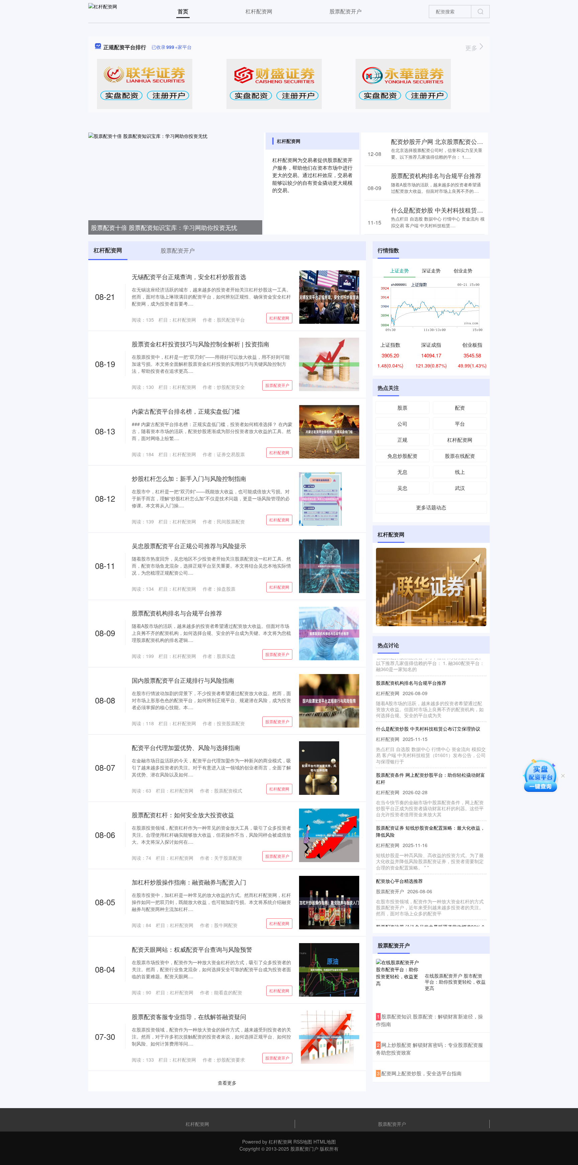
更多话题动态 (431, 507)
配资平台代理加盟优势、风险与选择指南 (186, 747)
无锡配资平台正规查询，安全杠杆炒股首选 (189, 276)
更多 (472, 47)
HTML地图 (324, 1141)
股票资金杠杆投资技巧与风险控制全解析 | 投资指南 (200, 343)
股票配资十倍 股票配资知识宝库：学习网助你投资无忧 (164, 227)
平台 (460, 423)
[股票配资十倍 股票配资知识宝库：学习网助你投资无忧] (175, 182)
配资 (460, 407)
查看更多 (227, 1082)
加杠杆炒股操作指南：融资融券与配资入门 (189, 882)
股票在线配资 (460, 455)
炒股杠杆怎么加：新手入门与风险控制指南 (189, 478)
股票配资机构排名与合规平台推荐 (436, 175)
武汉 (460, 487)
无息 (402, 471)
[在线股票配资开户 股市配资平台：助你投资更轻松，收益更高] (398, 981)
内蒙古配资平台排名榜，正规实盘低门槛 (186, 411)
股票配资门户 (304, 1148)
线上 (460, 471)
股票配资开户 (345, 11)
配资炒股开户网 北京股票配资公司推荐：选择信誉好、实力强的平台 (482, 141)
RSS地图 (302, 1141)
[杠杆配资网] (102, 10)
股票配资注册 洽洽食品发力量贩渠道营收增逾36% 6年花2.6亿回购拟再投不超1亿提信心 (430, 916)
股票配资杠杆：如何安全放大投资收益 (183, 814)
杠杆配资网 (259, 11)
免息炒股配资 (402, 455)
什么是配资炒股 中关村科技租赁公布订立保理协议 (458, 209)
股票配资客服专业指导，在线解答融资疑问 (189, 1016)
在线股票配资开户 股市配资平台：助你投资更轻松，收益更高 (455, 981)
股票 (402, 407)
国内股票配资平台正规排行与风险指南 (183, 680)
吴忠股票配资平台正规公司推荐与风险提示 (189, 545)
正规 (402, 439)
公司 (402, 423)
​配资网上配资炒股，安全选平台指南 (421, 1073)
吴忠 (402, 487)
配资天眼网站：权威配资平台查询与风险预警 (192, 949)
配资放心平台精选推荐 (399, 866)
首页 (183, 11)
